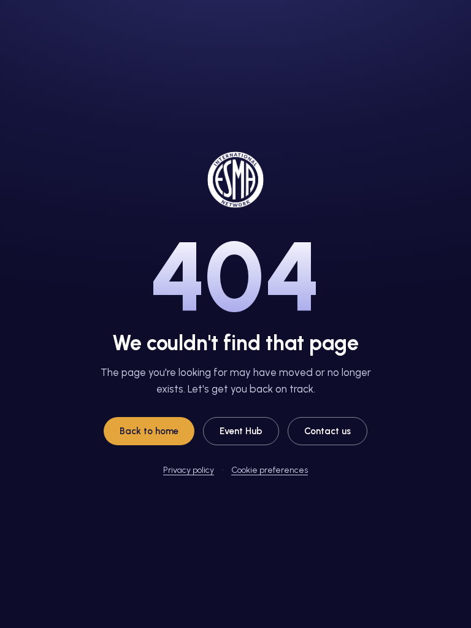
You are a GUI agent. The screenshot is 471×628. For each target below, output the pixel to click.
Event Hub (241, 431)
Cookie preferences (269, 470)
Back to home (149, 431)
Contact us (327, 431)
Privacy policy (188, 470)
